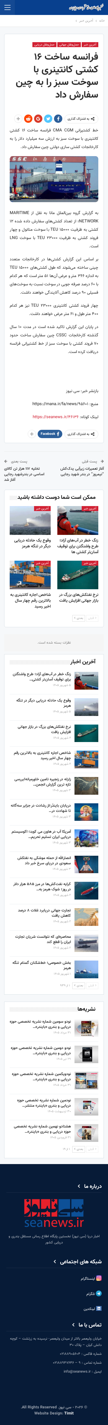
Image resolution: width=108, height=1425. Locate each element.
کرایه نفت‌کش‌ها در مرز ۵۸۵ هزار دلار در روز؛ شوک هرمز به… (42, 887)
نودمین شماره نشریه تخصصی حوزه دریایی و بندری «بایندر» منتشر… (44, 1103)
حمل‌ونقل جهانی (69, 44)
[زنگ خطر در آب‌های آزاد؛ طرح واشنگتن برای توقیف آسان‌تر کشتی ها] (77, 520)
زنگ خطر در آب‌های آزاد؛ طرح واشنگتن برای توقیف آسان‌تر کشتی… (42, 677)
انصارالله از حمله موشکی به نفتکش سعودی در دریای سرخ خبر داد (44, 861)
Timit (69, 1414)
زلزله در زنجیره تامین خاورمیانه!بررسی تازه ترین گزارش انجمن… (42, 782)
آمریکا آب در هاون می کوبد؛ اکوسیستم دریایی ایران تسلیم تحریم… (41, 834)
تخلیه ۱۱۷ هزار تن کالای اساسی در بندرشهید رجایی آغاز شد (24, 474)
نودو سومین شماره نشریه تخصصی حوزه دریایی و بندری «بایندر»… (40, 1024)
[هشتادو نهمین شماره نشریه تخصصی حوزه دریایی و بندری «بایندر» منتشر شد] (86, 1133)
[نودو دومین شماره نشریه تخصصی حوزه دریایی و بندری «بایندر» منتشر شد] (86, 1054)
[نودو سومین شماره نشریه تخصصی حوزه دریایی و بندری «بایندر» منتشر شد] (86, 1028)
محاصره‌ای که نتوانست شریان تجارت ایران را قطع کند (43, 939)
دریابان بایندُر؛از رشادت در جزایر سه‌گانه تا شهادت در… (41, 808)
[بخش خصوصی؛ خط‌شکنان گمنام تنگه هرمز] (86, 969)
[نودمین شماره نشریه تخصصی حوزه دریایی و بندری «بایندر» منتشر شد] (86, 1107)
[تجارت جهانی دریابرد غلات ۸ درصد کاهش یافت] (86, 917)
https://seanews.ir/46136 (56, 417)
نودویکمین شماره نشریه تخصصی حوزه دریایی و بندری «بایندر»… (41, 1077)
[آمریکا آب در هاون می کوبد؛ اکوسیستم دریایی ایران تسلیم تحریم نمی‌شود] (86, 838)
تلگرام (91, 1294)
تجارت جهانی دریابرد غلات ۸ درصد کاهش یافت (44, 913)
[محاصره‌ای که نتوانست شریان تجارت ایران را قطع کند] (86, 943)
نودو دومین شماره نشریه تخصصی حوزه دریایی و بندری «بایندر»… (41, 1050)
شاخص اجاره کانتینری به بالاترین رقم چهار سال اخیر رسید (42, 755)
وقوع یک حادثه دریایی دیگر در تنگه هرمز (43, 703)
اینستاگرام (88, 1279)
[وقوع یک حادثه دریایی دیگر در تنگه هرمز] (30, 520)
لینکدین (90, 1309)
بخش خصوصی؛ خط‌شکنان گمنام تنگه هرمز (41, 965)
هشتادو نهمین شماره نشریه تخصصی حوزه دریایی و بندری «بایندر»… (42, 1129)
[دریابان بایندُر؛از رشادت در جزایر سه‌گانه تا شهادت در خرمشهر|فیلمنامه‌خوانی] (86, 812)
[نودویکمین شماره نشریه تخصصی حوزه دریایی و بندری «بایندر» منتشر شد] (86, 1080)
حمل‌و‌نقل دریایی (44, 44)
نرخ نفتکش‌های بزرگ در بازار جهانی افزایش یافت (44, 729)
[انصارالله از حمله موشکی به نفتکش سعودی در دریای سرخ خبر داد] (86, 864)
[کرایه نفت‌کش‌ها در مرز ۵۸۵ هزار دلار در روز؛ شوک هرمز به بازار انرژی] (86, 891)
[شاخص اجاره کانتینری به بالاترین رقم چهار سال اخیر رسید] (30, 575)
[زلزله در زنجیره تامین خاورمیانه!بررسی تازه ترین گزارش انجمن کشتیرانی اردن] (86, 786)
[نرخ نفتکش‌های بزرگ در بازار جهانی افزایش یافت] (77, 575)
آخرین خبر (90, 44)
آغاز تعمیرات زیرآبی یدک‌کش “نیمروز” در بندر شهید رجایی (82, 471)
